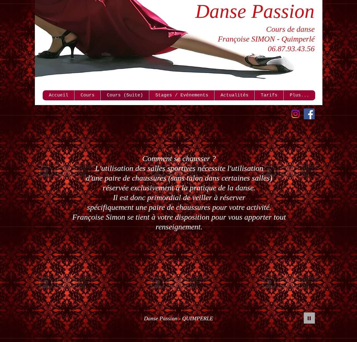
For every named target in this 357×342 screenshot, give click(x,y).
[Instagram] (295, 113)
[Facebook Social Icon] (309, 113)
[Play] (309, 318)
